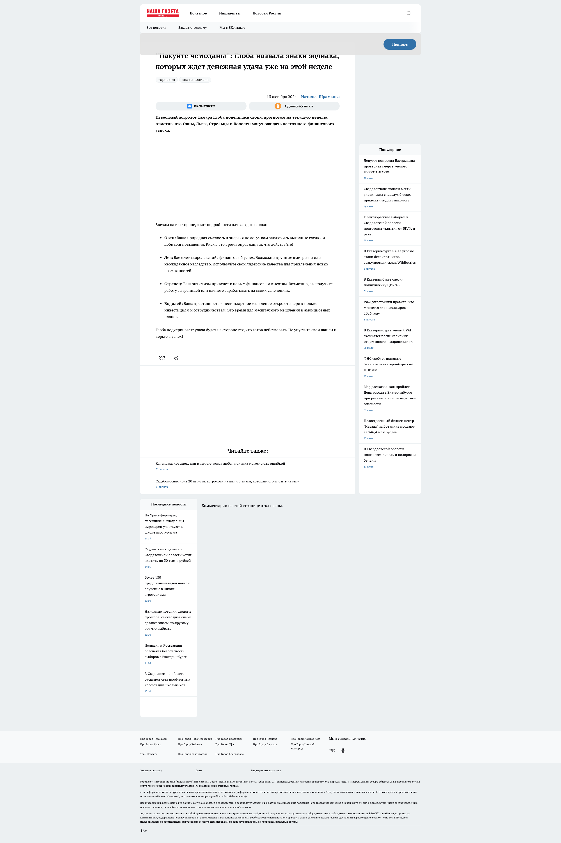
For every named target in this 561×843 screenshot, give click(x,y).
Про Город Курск (150, 744)
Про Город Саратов (265, 744)
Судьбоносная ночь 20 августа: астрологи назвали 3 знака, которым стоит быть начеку (227, 483)
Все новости (156, 27)
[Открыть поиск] (408, 13)
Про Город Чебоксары (153, 738)
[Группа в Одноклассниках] (294, 106)
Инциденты (229, 13)
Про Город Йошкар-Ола (305, 738)
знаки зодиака (195, 79)
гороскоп (166, 79)
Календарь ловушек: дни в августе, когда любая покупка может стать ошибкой (220, 466)
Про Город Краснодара (229, 754)
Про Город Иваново (265, 738)
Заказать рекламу (192, 27)
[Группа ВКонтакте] (201, 106)
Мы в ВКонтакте (232, 27)
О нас (199, 770)
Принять (400, 44)
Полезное (198, 13)
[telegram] (177, 358)
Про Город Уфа (224, 744)
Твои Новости (148, 754)
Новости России (267, 13)
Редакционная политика (266, 770)
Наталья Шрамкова (320, 96)
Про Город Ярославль (228, 738)
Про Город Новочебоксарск (195, 738)
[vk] (162, 358)
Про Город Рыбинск (190, 744)
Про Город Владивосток (192, 754)
